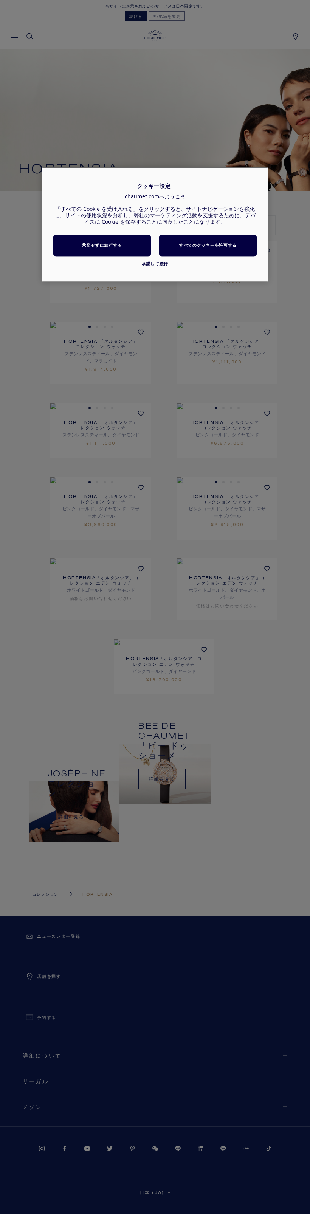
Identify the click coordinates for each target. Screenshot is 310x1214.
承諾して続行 (155, 263)
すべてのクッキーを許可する (208, 245)
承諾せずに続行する (102, 245)
